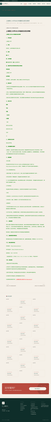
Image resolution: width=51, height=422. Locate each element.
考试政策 (25, 3)
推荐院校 (34, 3)
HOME (3, 10)
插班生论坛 (48, 3)
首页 (21, 3)
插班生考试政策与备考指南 (34, 409)
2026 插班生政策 (33, 412)
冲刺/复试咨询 (22, 408)
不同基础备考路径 (33, 414)
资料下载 (43, 3)
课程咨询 (39, 3)
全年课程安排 (22, 407)
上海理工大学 (13, 10)
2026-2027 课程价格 (23, 405)
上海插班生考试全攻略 (34, 407)
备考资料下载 (33, 411)
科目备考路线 (33, 405)
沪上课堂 (29, 3)
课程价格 (21, 410)
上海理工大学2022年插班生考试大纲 (39, 285)
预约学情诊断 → (38, 388)
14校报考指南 (33, 403)
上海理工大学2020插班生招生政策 (11, 285)
